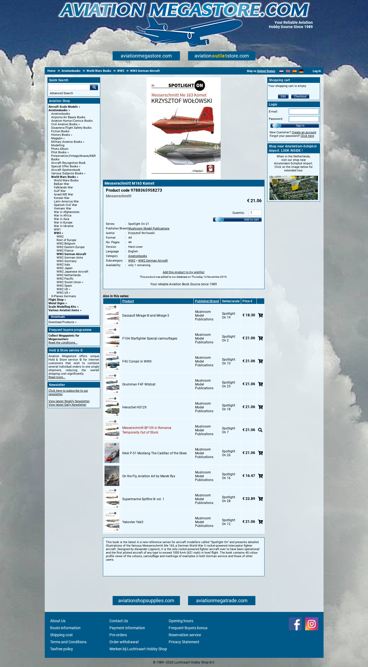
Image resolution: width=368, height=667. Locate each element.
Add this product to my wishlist (183, 272)
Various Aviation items (63, 310)
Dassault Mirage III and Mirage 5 (145, 315)
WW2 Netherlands (69, 275)
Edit (283, 96)
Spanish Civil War (65, 205)
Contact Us (118, 621)
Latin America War (66, 201)
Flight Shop (56, 300)
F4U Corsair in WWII (136, 361)
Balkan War (61, 184)
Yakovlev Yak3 (132, 522)
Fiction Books (60, 131)
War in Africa (62, 215)
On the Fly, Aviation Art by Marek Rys (148, 476)
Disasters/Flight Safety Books (71, 128)
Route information (65, 628)
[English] (288, 71)
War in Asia (61, 219)
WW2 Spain (64, 285)
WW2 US (62, 292)
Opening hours (181, 621)
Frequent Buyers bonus (188, 628)
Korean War (62, 198)
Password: (276, 119)
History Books (60, 135)
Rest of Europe (66, 240)
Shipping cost (61, 635)
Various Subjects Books (67, 173)
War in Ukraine (64, 226)
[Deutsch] (301, 71)
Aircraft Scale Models (63, 107)
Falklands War (63, 187)
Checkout (300, 96)
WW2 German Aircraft (71, 254)
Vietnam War (62, 208)
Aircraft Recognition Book (68, 163)
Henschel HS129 (134, 407)
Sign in (300, 125)
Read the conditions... (63, 342)
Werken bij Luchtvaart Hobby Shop (138, 649)
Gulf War (60, 191)
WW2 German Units (70, 257)
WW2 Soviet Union (69, 282)
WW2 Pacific (65, 278)
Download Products (61, 322)
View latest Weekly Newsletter (69, 401)
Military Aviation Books (66, 142)
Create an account (304, 132)
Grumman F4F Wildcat (138, 384)
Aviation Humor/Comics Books (72, 121)
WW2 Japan (64, 268)
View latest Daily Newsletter (67, 405)
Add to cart (251, 219)
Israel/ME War (63, 194)
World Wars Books (63, 177)
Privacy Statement (184, 642)
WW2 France (65, 250)
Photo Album (59, 149)
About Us (57, 621)
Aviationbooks (58, 110)
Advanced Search (61, 93)
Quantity (238, 213)
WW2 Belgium (66, 243)
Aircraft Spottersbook (65, 170)
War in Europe (63, 222)
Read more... (56, 377)
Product (128, 301)
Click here (307, 136)
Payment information (127, 628)
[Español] (295, 71)
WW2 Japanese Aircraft (72, 271)
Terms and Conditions (68, 642)
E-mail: (273, 111)
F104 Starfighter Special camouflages (149, 338)
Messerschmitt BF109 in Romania (146, 428)
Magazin (57, 138)
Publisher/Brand (207, 301)
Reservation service (185, 635)
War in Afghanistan (66, 212)
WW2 (57, 233)
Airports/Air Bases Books (68, 117)
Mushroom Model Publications (148, 228)
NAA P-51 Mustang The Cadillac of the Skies (154, 453)
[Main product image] (184, 178)
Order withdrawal (123, 642)
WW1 (57, 229)
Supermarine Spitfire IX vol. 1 (143, 499)
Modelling (57, 145)
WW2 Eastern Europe (71, 247)
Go (94, 87)
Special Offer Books (64, 166)
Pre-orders (118, 635)
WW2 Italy (63, 264)
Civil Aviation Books (64, 124)
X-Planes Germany (63, 296)
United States (266, 71)
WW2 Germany (67, 261)
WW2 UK (62, 289)
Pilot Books (59, 152)
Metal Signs (56, 303)
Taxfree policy (61, 649)
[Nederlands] (281, 71)
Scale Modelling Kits (62, 307)
